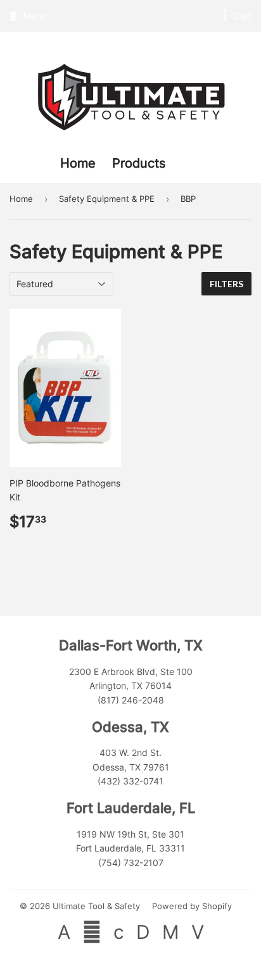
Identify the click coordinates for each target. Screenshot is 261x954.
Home (79, 163)
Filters (226, 283)
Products (138, 163)
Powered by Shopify (192, 906)
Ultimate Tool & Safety (96, 906)
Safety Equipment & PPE (107, 199)
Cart (241, 15)
